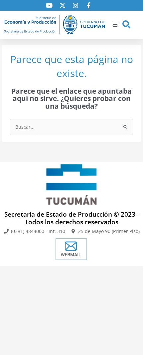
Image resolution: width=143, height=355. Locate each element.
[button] (115, 25)
